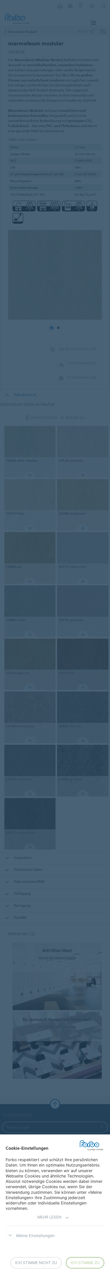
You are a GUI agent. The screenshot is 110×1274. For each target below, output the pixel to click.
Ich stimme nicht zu (36, 1262)
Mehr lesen (49, 1217)
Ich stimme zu (85, 1262)
